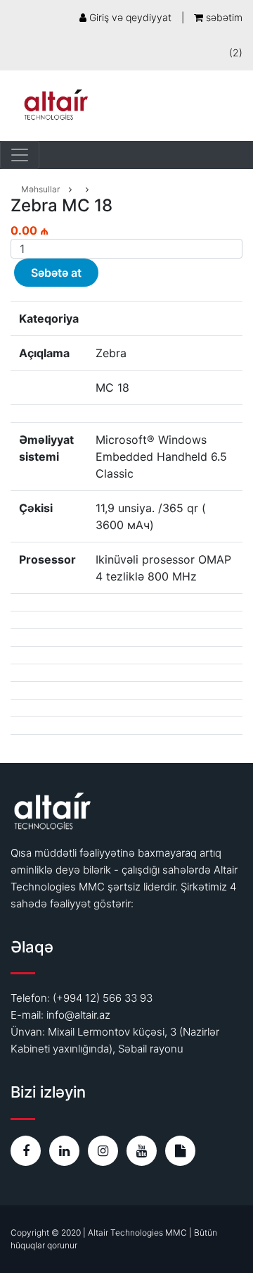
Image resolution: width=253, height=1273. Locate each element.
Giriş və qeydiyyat (128, 17)
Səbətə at (56, 273)
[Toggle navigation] (19, 155)
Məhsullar (40, 189)
